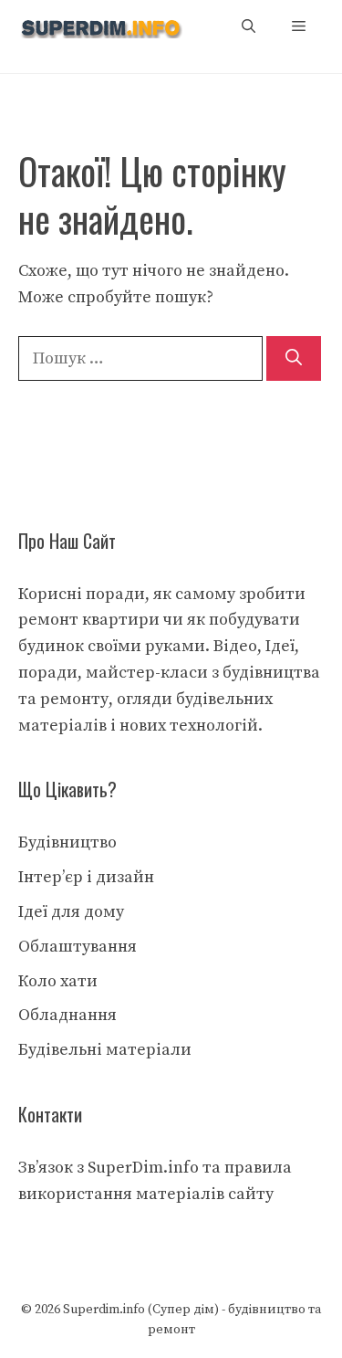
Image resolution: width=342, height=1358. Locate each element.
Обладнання (67, 1015)
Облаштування (77, 946)
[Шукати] (293, 358)
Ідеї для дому (71, 911)
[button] (248, 27)
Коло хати (58, 981)
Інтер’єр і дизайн (86, 877)
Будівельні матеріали (105, 1049)
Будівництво (67, 842)
